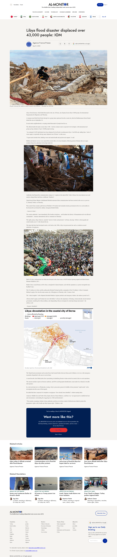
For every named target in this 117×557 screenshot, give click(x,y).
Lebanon (12, 540)
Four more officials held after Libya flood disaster (95, 462)
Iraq (26, 522)
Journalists (75, 526)
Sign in (105, 4)
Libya (26, 534)
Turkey (11, 524)
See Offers (58, 430)
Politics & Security (38, 12)
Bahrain (27, 528)
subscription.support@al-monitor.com (37, 548)
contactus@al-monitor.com (31, 550)
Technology (54, 12)
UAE (11, 530)
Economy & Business (65, 12)
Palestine (12, 534)
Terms (56, 434)
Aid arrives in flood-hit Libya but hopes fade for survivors (69, 462)
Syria (11, 542)
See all (104, 16)
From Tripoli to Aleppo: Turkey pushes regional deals (94, 494)
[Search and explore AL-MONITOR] (11, 4)
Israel (11, 532)
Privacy (60, 434)
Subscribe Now (101, 513)
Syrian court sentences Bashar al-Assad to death (21, 494)
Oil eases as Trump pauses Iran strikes (45, 494)
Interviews (82, 12)
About (74, 524)
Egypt (11, 536)
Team (74, 528)
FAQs (58, 528)
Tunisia (27, 538)
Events (21, 5)
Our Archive (44, 532)
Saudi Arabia (13, 526)
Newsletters (16, 5)
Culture (47, 12)
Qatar (11, 538)
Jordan (26, 524)
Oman (26, 526)
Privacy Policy (60, 526)
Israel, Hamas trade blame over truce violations (69, 494)
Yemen (26, 532)
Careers (74, 530)
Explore (74, 12)
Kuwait (26, 530)
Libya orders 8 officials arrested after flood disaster (20, 462)
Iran (11, 528)
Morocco (27, 540)
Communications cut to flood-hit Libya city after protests (45, 462)
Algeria (27, 542)
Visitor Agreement (61, 524)
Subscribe (100, 4)
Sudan (26, 536)
